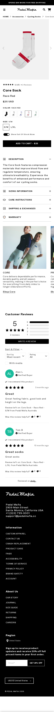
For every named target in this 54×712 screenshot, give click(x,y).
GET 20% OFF (36, 663)
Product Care (14, 548)
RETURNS (11, 612)
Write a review (27, 341)
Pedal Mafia (13, 691)
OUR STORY (12, 597)
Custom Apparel (16, 534)
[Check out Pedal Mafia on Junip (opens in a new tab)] (33, 481)
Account (11, 579)
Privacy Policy (15, 569)
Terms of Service (16, 564)
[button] (4, 10)
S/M (6, 127)
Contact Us (13, 539)
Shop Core (9, 291)
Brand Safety (14, 574)
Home (6, 17)
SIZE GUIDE (12, 607)
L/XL (13, 127)
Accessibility (14, 559)
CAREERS (11, 622)
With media (15, 363)
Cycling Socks (34, 17)
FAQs (9, 553)
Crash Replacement (18, 544)
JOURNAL (11, 602)
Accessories (18, 17)
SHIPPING (11, 617)
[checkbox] (15, 363)
